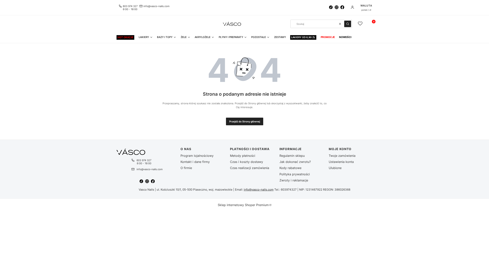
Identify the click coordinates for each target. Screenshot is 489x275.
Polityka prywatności (294, 174)
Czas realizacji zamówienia (249, 168)
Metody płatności (242, 156)
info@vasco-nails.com (156, 6)
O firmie (186, 168)
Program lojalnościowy (197, 156)
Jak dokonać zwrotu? (295, 162)
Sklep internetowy (243, 205)
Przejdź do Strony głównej (244, 121)
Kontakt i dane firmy (195, 162)
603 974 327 (130, 6)
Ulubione (335, 168)
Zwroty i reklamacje (293, 180)
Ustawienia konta (341, 162)
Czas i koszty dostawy (246, 162)
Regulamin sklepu (292, 156)
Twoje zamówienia (342, 156)
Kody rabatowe (290, 168)
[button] (347, 24)
